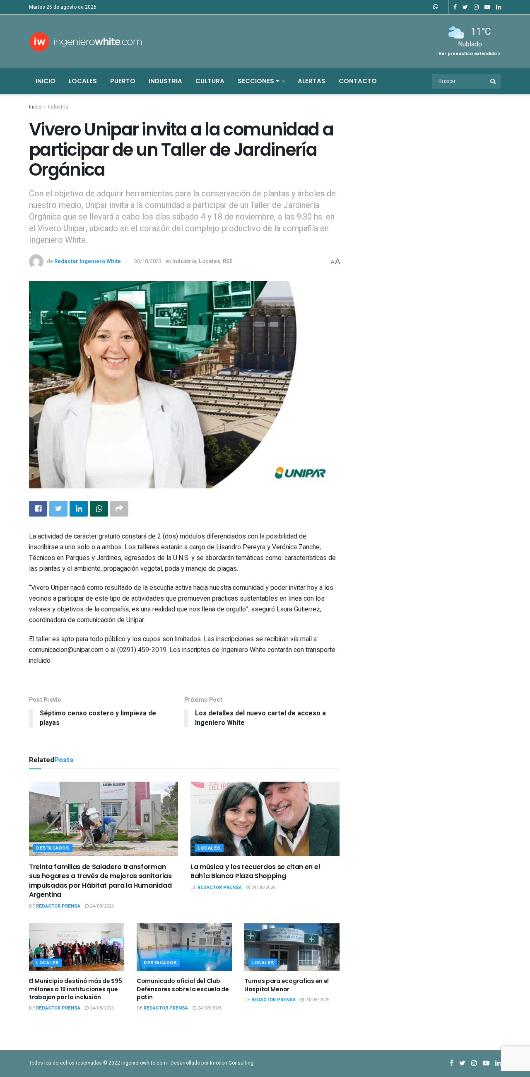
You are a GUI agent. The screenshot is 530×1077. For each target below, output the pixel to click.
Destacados (53, 848)
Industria (165, 81)
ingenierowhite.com (144, 1063)
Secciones (257, 81)
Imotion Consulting (231, 1063)
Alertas (311, 81)
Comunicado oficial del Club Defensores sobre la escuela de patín (183, 989)
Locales (83, 81)
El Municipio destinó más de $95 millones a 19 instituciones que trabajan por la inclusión (75, 989)
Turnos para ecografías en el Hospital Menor (286, 985)
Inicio (45, 81)
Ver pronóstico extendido (468, 53)
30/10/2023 (147, 261)
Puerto (122, 81)
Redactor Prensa (58, 906)
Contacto (358, 81)
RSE (228, 261)
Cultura (209, 81)
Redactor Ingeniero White (87, 261)
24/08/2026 (101, 906)
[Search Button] (493, 81)
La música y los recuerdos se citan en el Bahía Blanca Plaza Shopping (255, 871)
